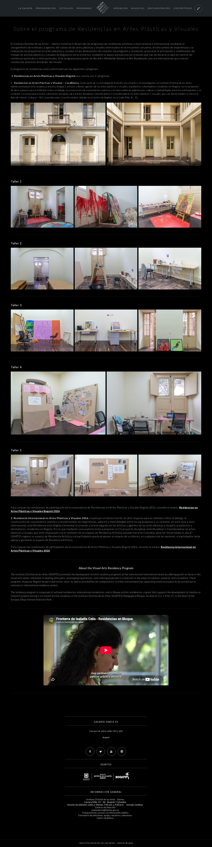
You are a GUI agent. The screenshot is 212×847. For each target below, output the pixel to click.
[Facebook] (90, 751)
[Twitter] (101, 751)
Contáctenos (183, 8)
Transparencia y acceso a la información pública (105, 812)
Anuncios (137, 8)
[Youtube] (111, 751)
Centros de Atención (105, 807)
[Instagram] (122, 751)
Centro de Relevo (105, 818)
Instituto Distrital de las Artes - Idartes (105, 799)
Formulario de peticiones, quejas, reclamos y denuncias (105, 815)
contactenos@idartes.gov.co (105, 810)
